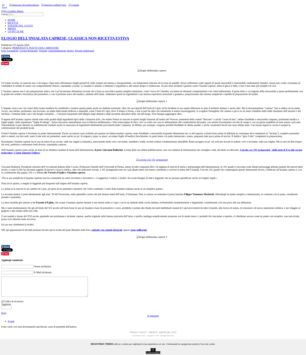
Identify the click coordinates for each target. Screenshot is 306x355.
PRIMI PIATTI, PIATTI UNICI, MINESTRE (35, 48)
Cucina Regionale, (29, 50)
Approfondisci (153, 352)
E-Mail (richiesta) (42, 272)
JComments (153, 316)
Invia (3, 313)
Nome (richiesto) (42, 266)
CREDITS (153, 332)
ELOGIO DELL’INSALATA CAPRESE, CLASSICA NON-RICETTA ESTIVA (65, 38)
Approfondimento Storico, (61, 50)
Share (5, 56)
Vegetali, (43, 50)
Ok (153, 349)
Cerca (4, 14)
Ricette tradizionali (84, 50)
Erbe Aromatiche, (10, 50)
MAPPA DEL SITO (167, 332)
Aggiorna (6, 304)
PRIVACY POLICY (138, 332)
